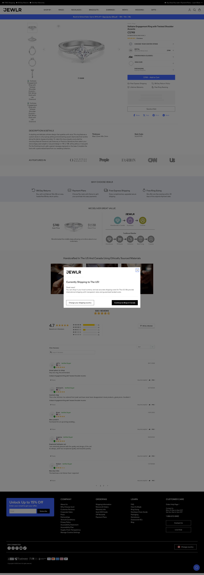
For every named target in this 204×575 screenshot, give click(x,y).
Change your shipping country (80, 303)
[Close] (137, 270)
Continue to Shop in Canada (124, 303)
